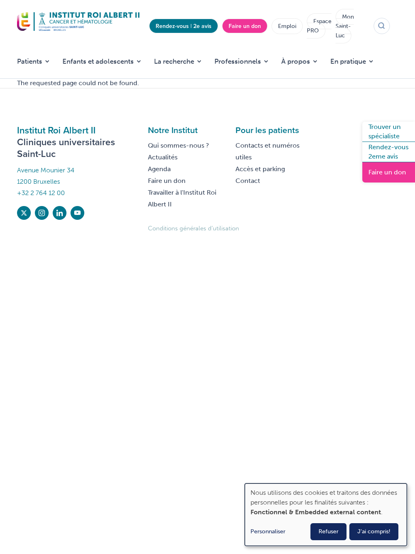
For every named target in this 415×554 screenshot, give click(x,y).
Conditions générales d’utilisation (193, 228)
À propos (295, 61)
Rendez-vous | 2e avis (184, 26)
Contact (247, 181)
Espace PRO (319, 26)
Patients (29, 61)
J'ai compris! (373, 531)
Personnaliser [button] (267, 531)
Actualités (163, 157)
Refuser (328, 531)
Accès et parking (260, 169)
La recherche (174, 61)
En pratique (348, 61)
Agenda (159, 169)
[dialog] (326, 514)
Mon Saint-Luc (345, 26)
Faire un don (245, 26)
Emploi (287, 26)
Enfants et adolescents (98, 61)
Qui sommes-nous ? (178, 145)
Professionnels (237, 61)
